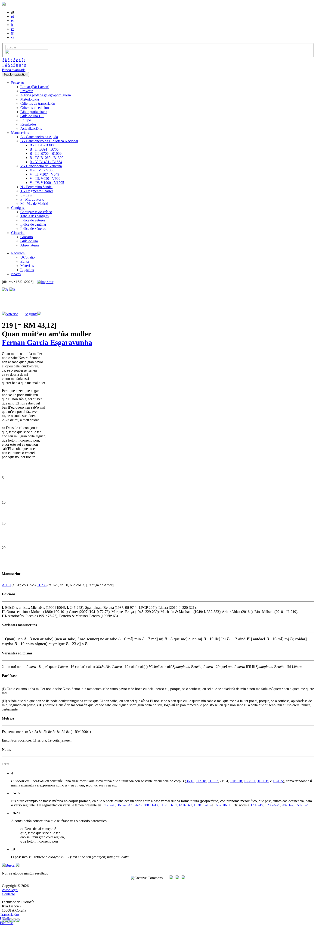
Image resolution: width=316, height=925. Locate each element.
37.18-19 (256, 805)
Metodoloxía (29, 99)
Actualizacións (31, 128)
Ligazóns (27, 270)
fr (12, 33)
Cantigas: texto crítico (36, 212)
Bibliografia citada (33, 112)
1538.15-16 (202, 805)
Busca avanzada (13, 70)
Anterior (12, 314)
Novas (16, 274)
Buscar (11, 865)
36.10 (190, 781)
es (12, 29)
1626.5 (278, 781)
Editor (24, 261)
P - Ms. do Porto (32, 199)
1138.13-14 (168, 805)
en (13, 20)
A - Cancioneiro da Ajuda (39, 137)
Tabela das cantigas (34, 216)
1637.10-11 (222, 805)
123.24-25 (272, 805)
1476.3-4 (185, 805)
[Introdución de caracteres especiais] (7, 52)
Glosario (26, 237)
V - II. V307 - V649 (44, 174)
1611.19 (263, 781)
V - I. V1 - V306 (42, 170)
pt (12, 16)
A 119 (6, 585)
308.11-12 (150, 805)
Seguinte (31, 314)
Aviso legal (10, 890)
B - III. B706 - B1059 (46, 153)
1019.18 (236, 781)
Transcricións (9, 914)
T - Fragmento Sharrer (36, 191)
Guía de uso (29, 241)
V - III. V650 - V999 (45, 178)
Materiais (27, 266)
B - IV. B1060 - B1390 (46, 158)
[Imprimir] (45, 282)
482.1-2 (287, 805)
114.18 (201, 781)
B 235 (41, 585)
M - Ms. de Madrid (34, 203)
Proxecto (26, 91)
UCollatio (27, 257)
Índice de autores (32, 220)
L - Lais (26, 195)
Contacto (8, 894)
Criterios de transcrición (37, 103)
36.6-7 (122, 805)
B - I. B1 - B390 (42, 145)
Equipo (25, 120)
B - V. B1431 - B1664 (46, 162)
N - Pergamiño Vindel (36, 187)
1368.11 (250, 781)
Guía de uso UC (32, 116)
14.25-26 (108, 805)
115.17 (213, 781)
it (12, 25)
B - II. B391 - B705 (44, 149)
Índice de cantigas (33, 224)
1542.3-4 (301, 805)
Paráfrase (6, 923)
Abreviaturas (29, 245)
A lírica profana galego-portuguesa (45, 95)
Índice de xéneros (33, 228)
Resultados (28, 124)
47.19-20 (135, 805)
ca (12, 37)
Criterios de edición (34, 108)
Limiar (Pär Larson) (34, 87)
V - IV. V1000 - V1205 (47, 183)
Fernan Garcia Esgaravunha (47, 342)
